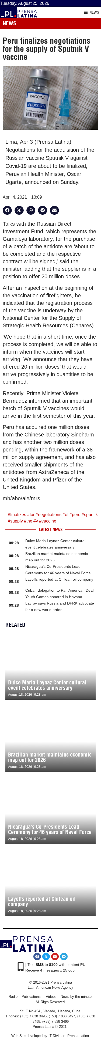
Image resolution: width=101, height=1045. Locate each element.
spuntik (91, 514)
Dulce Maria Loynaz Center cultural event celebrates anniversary (47, 685)
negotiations (49, 514)
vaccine (48, 521)
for (32, 514)
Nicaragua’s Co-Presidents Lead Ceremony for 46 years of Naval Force (50, 829)
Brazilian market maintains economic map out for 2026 (50, 757)
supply (16, 521)
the (29, 521)
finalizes (18, 514)
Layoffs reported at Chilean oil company (59, 579)
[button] (7, 210)
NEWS (94, 12)
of (66, 514)
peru (76, 514)
